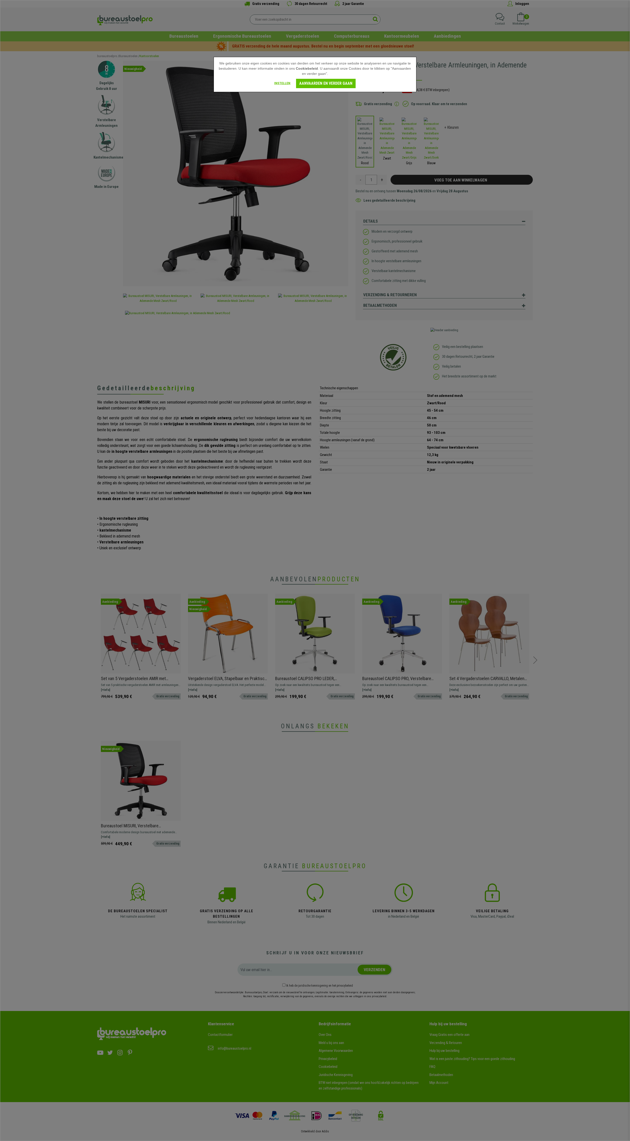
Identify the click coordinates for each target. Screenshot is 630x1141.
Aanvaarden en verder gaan (325, 83)
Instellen (282, 83)
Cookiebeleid (307, 68)
